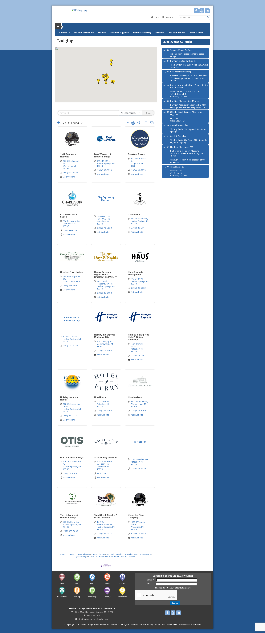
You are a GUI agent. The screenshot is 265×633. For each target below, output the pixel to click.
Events (101, 32)
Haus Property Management (135, 273)
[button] (105, 80)
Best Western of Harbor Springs (102, 155)
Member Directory (142, 32)
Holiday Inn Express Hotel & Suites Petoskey (138, 337)
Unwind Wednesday (179, 125)
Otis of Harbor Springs (72, 457)
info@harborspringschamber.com (93, 619)
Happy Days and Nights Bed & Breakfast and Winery (105, 274)
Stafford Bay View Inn (105, 457)
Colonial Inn (134, 214)
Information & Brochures (109, 556)
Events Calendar (98, 554)
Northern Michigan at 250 (181, 147)
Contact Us (92, 556)
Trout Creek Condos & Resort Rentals (106, 516)
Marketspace (145, 554)
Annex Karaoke (177, 166)
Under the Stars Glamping (136, 516)
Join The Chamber (128, 556)
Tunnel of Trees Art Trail (181, 50)
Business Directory (67, 554)
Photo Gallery (196, 32)
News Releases (83, 554)
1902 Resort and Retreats (68, 155)
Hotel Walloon (135, 397)
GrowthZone (159, 624)
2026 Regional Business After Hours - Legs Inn (187, 113)
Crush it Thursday (178, 136)
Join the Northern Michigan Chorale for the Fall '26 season (189, 86)
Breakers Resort (136, 154)
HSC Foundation (176, 32)
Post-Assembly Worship (180, 71)
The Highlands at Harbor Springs (69, 516)
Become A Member (83, 32)
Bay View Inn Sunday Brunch (183, 61)
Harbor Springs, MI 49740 (93, 611)
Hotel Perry (100, 397)
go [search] (149, 113)
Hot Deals (111, 554)
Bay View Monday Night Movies (184, 101)
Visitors (159, 32)
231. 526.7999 (93, 615)
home (59, 26)
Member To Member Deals (127, 554)
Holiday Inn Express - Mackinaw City (105, 336)
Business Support (119, 32)
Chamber (63, 32)
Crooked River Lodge (71, 272)
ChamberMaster (185, 624)
